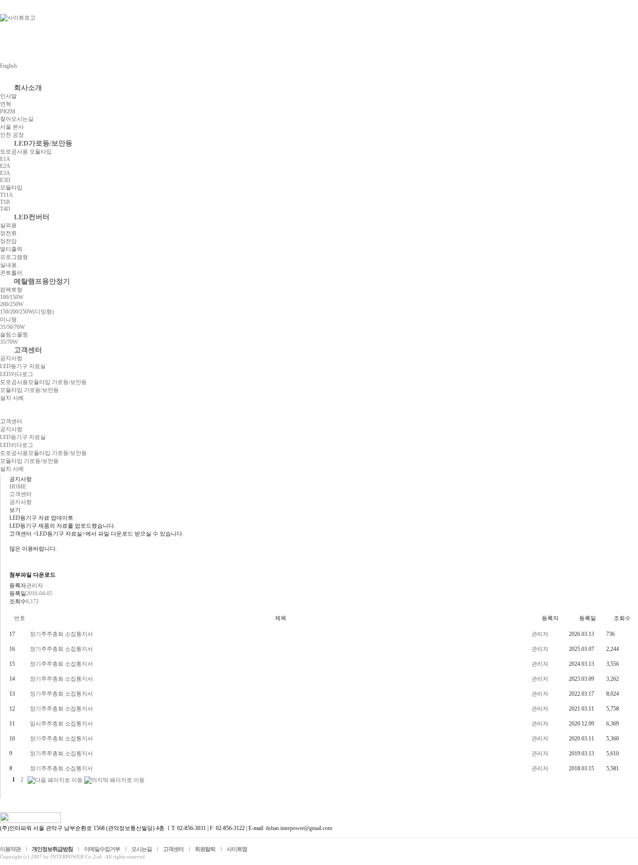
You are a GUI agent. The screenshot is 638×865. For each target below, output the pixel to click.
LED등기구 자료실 (23, 366)
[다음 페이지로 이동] (55, 779)
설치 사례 (12, 398)
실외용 (8, 225)
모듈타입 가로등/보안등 (29, 390)
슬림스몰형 (14, 334)
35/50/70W (12, 327)
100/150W (11, 297)
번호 (19, 618)
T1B (5, 202)
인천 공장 (12, 135)
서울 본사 (12, 127)
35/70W (9, 342)
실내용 (8, 265)
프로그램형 (14, 257)
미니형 (8, 319)
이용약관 (10, 849)
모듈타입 (11, 187)
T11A (6, 195)
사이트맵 (237, 849)
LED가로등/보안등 (43, 143)
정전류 (8, 233)
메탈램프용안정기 (42, 281)
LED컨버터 (32, 217)
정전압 (8, 241)
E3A (5, 173)
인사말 (8, 96)
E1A (5, 159)
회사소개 (28, 87)
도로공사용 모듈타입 (26, 151)
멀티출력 (11, 249)
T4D (5, 209)
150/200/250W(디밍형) (27, 311)
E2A (5, 166)
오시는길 (141, 849)
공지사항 (11, 358)
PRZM (7, 111)
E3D (5, 180)
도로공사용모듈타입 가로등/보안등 (43, 382)
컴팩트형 (11, 289)
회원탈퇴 (205, 849)
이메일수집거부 (102, 849)
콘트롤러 (11, 273)
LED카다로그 (16, 374)
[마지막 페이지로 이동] (114, 779)
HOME (17, 486)
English (8, 66)
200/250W (11, 304)
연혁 (5, 104)
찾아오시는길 (17, 119)
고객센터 (28, 350)
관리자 (540, 634)
